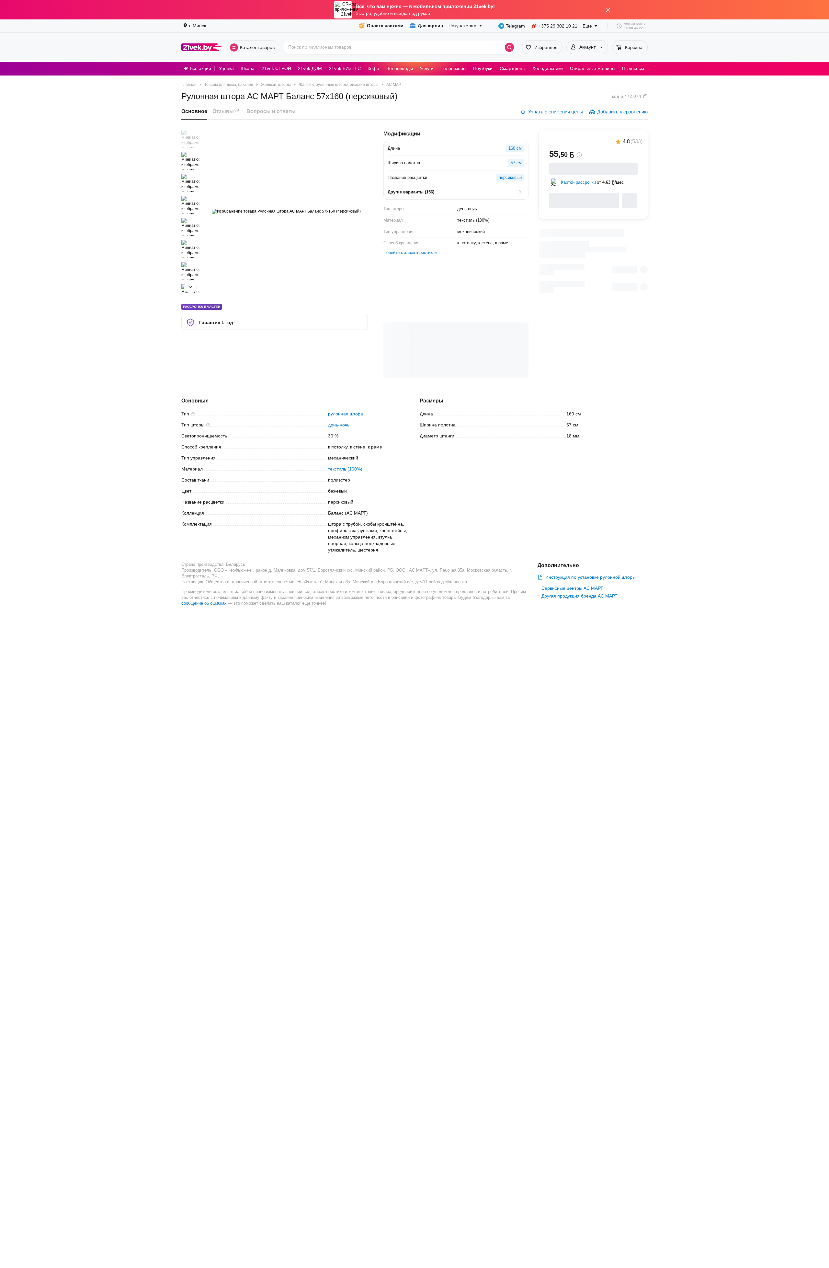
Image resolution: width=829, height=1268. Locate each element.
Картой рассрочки (578, 182)
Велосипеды (399, 68)
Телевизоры (453, 68)
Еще (587, 26)
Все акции (200, 68)
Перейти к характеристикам (410, 252)
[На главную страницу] (201, 47)
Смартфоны (513, 68)
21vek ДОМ (310, 68)
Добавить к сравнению (622, 111)
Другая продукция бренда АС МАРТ (579, 596)
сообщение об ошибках (204, 603)
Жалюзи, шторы (276, 84)
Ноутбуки (483, 68)
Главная (189, 84)
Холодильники (547, 68)
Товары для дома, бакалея (228, 84)
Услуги (427, 68)
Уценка (226, 68)
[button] (190, 139)
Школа (248, 68)
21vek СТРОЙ (276, 68)
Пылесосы (633, 68)
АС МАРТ (394, 84)
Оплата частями (385, 25)
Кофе (373, 68)
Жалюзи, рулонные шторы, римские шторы (339, 84)
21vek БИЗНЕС (345, 68)
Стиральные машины (592, 68)
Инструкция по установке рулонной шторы (590, 577)
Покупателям (463, 25)
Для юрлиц (430, 25)
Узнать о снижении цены (555, 111)
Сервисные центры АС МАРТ (572, 588)
